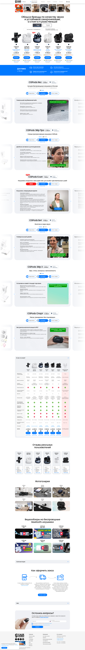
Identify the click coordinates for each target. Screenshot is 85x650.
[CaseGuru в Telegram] (21, 639)
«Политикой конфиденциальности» (44, 624)
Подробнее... (16, 62)
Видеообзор (31, 93)
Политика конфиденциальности (20, 648)
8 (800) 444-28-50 (34, 1)
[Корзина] (67, 1)
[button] (15, 8)
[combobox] (51, 621)
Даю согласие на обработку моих (42, 623)
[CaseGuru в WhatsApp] (18, 639)
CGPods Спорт (66, 454)
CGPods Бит (47, 454)
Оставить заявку (42, 594)
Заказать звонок (34, 2)
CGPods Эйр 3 (56, 454)
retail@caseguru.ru (60, 639)
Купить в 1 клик (16, 61)
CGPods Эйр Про (28, 454)
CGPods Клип (38, 454)
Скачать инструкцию (28, 426)
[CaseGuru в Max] (23, 639)
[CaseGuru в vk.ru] (16, 639)
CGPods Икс (19, 454)
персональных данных (48, 623)
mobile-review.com (53, 87)
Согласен (4, 647)
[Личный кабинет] (69, 1)
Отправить (37, 626)
